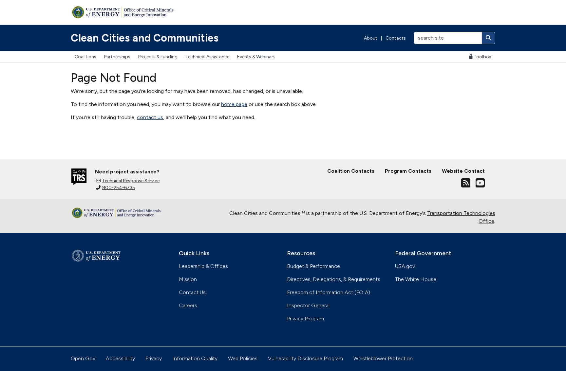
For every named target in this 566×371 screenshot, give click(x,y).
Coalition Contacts (350, 171)
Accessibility (120, 358)
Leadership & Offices (203, 266)
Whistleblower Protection (383, 358)
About (370, 38)
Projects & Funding (158, 57)
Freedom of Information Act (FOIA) (328, 292)
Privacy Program (305, 318)
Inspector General (308, 305)
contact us (150, 117)
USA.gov (405, 266)
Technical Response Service (131, 181)
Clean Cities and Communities (144, 38)
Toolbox (482, 57)
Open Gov (83, 358)
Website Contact (463, 171)
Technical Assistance (207, 57)
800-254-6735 (118, 187)
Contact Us (192, 292)
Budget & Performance (313, 266)
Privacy (153, 358)
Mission (188, 279)
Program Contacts (408, 171)
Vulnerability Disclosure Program (305, 358)
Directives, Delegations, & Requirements (333, 279)
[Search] (488, 38)
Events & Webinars (256, 57)
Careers (188, 305)
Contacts (396, 38)
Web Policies (242, 358)
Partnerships (117, 57)
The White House (415, 279)
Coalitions (85, 57)
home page (234, 104)
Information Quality (194, 358)
